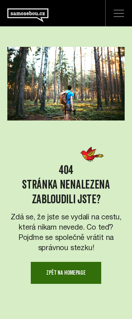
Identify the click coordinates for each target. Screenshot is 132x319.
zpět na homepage (65, 272)
